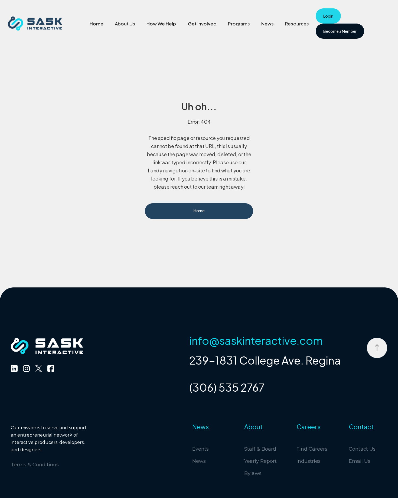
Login (328, 16)
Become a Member (340, 31)
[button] (125, 23)
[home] (35, 23)
